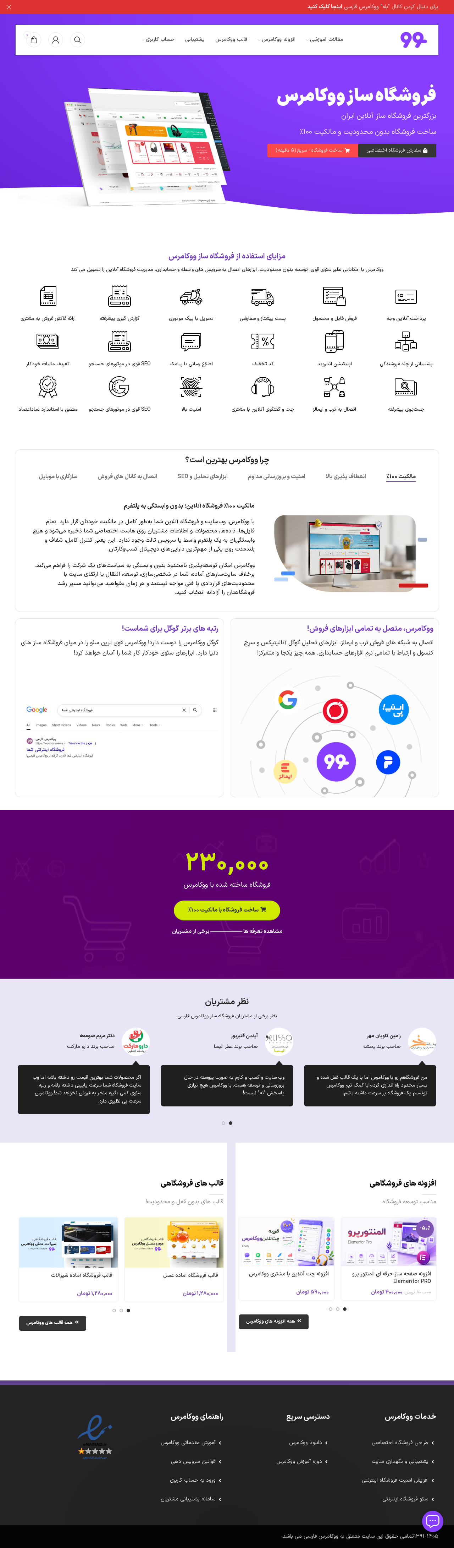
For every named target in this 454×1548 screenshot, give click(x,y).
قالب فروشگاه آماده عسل (190, 1275)
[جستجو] (78, 40)
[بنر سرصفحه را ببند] (9, 7)
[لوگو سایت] (414, 39)
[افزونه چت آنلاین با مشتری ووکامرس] (286, 1242)
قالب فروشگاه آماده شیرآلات (81, 1275)
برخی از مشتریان (190, 932)
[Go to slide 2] (223, 1123)
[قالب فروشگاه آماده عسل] (174, 1243)
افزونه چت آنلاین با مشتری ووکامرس (289, 1274)
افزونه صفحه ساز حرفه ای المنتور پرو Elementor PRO (391, 1278)
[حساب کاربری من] (56, 40)
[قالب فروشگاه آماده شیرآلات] (68, 1243)
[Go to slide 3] (330, 1309)
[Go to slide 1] (230, 1123)
